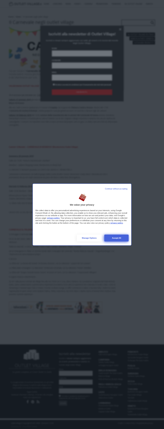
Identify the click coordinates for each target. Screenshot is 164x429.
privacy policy (53, 218)
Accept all (116, 238)
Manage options (89, 238)
